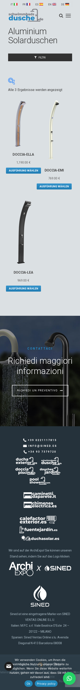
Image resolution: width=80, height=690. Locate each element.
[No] (75, 672)
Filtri (42, 57)
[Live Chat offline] (8, 666)
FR (24, 4)
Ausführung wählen (23, 170)
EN (49, 4)
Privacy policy (46, 683)
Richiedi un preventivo (37, 390)
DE (62, 4)
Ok (29, 683)
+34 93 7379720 (42, 451)
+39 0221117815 (42, 440)
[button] (69, 678)
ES (36, 4)
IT (12, 4)
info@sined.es (42, 445)
